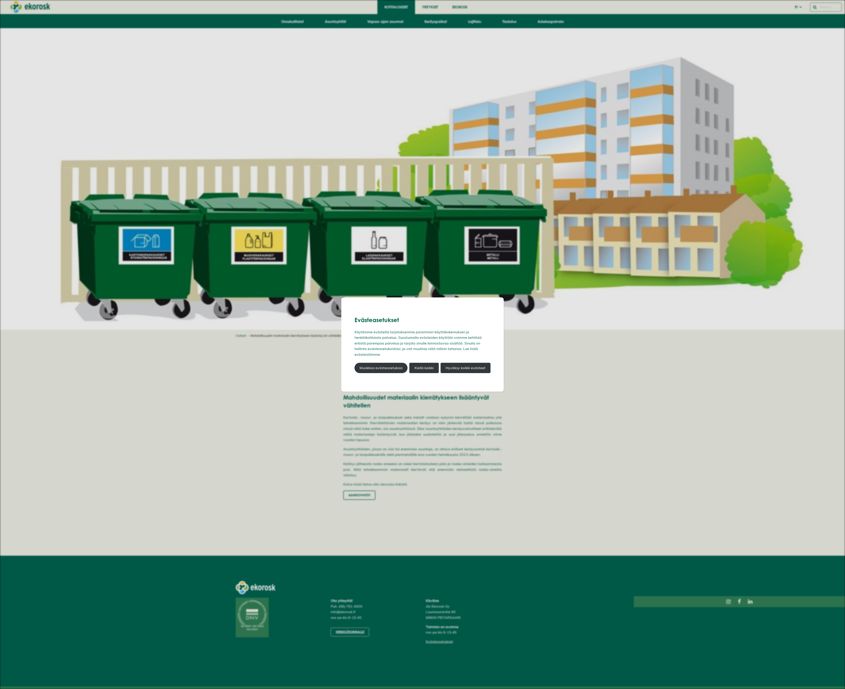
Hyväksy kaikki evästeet (465, 368)
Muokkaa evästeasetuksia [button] (381, 368)
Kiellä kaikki (424, 368)
